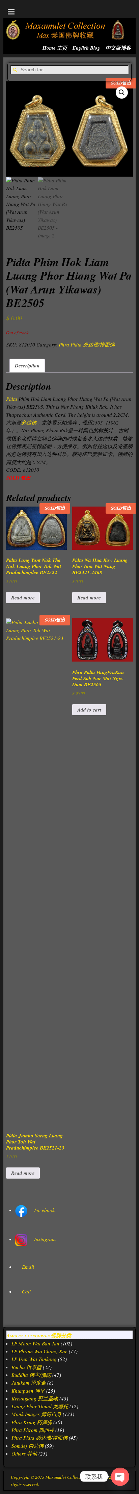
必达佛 (28, 422)
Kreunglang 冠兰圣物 (34, 1398)
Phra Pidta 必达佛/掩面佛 (87, 344)
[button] (122, 92)
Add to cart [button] (89, 709)
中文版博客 (118, 47)
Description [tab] (27, 365)
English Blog (86, 47)
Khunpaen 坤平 (28, 1390)
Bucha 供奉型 (26, 1367)
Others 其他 (24, 1453)
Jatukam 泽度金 (28, 1382)
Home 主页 (55, 47)
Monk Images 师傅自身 (36, 1414)
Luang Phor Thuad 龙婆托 (39, 1406)
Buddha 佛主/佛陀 (31, 1374)
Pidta (11, 398)
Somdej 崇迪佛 (27, 1445)
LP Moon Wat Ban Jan (35, 1343)
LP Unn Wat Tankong (34, 1359)
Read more (23, 597)
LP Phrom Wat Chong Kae (39, 1351)
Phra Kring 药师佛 (31, 1422)
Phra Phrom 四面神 (32, 1429)
